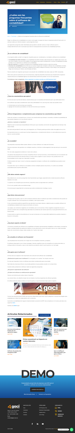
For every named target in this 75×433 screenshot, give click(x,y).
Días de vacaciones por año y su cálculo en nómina (60, 331)
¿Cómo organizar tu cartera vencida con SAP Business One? (40, 79)
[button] (71, 429)
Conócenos (42, 2)
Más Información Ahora (29, 394)
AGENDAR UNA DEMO (37, 389)
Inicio (37, 2)
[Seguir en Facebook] (32, 424)
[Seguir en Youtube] (43, 424)
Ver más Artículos (44, 315)
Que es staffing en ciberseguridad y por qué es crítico (60, 352)
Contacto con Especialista (44, 394)
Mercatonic (65, 428)
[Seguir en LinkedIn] (37, 424)
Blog (59, 2)
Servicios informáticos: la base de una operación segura (14, 331)
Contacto (63, 2)
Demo (55, 2)
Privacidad (56, 428)
